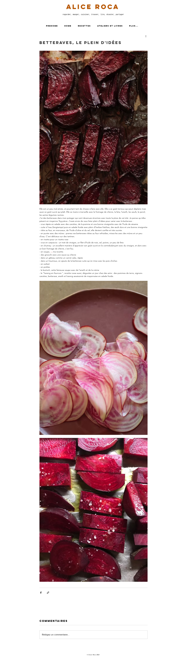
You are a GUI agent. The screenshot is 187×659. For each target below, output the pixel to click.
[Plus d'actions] (146, 36)
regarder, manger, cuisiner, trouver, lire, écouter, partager (93, 15)
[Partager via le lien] (48, 592)
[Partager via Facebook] (40, 592)
